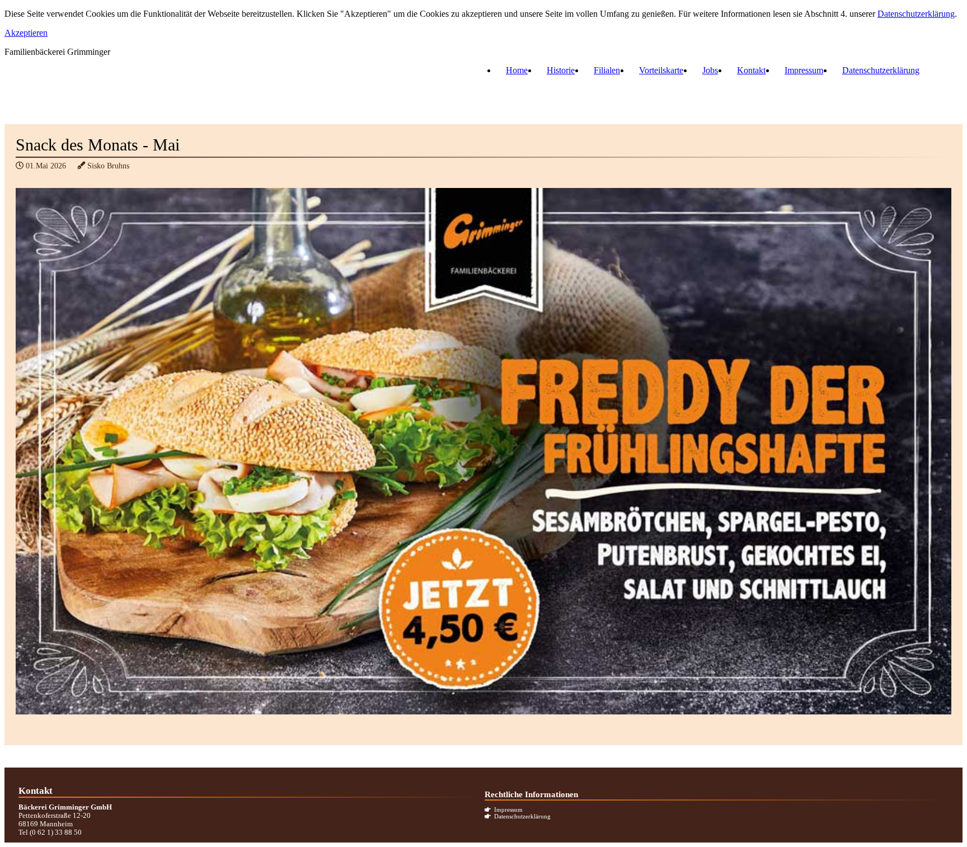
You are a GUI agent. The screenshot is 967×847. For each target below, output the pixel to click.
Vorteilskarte (661, 70)
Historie (561, 70)
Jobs (710, 70)
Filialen (607, 70)
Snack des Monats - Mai (98, 144)
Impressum (804, 70)
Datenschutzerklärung (916, 13)
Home (517, 70)
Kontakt (751, 70)
